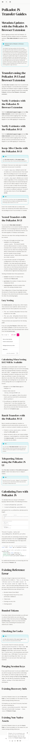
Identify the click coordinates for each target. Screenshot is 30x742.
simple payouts (8, 305)
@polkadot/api (22, 538)
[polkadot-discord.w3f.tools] (20, 740)
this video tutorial (8, 85)
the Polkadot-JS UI (15, 326)
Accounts (9, 331)
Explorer (14, 409)
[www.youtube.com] (17, 740)
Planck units (15, 278)
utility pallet (12, 432)
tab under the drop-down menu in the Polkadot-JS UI (15, 648)
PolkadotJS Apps (11, 711)
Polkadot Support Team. (20, 738)
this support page (18, 639)
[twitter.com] (10, 740)
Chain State (16, 386)
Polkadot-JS (12, 562)
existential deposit (23, 175)
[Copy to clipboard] (28, 546)
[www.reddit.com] (12, 740)
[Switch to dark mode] (10, 2)
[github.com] (15, 740)
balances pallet (10, 438)
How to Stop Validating (21, 676)
